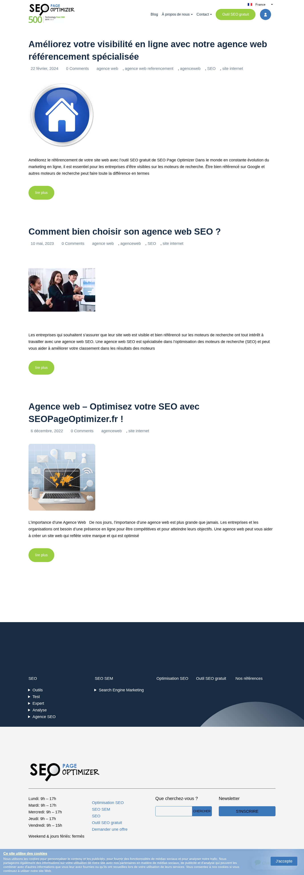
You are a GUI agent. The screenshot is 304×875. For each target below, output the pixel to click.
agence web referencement (149, 68)
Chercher (202, 811)
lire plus (41, 193)
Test (36, 696)
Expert (38, 703)
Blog (154, 14)
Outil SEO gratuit (235, 14)
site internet (232, 68)
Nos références (249, 678)
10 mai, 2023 (43, 243)
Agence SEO (44, 717)
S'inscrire (247, 811)
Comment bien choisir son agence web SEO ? (124, 231)
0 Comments (78, 68)
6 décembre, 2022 (47, 431)
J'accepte (284, 861)
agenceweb (190, 68)
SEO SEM (104, 678)
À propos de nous (176, 14)
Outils (37, 690)
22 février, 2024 (45, 68)
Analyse (39, 710)
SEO (211, 68)
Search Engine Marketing (121, 690)
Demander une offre (110, 829)
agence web (107, 68)
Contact (203, 14)
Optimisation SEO (172, 678)
